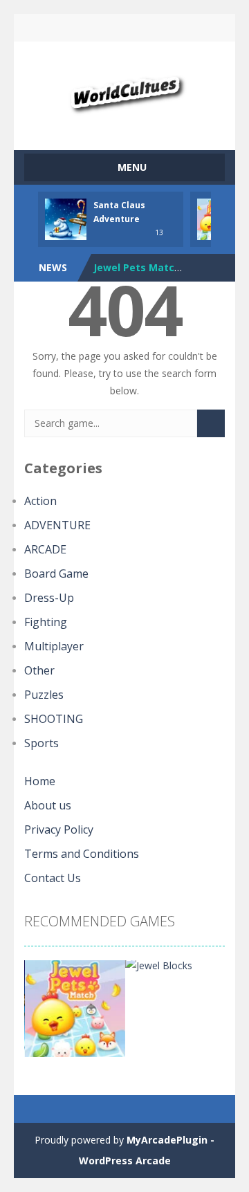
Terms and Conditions (81, 853)
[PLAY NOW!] (65, 218)
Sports (41, 743)
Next (207, 1014)
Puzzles (44, 694)
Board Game (56, 573)
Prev (42, 1014)
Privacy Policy (58, 829)
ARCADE (45, 549)
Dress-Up (49, 597)
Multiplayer (54, 646)
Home (39, 781)
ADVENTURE (57, 525)
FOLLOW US (171, 28)
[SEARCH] (211, 423)
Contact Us (52, 878)
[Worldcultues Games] (124, 89)
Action (40, 500)
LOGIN (78, 28)
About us (47, 805)
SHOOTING (53, 718)
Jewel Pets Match (137, 267)
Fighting (45, 622)
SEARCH (124, 28)
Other (39, 670)
